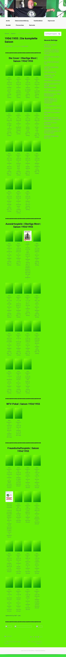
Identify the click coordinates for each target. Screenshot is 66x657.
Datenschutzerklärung (21, 21)
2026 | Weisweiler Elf (50, 72)
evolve (22, 650)
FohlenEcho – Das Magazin (52, 109)
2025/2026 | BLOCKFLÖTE (51, 128)
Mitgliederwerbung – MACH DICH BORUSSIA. (52, 95)
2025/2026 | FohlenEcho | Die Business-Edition (52, 132)
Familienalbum (38, 21)
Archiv (8, 21)
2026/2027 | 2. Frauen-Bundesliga (50, 46)
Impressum (51, 21)
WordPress (42, 650)
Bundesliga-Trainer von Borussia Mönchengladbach (52, 118)
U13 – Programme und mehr (52, 106)
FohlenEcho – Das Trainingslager (49, 76)
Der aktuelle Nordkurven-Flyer (51, 63)
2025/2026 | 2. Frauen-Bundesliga (50, 123)
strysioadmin (24, 46)
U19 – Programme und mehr (52, 90)
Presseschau (20, 25)
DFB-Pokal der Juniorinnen (52, 80)
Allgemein (13, 33)
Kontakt (8, 25)
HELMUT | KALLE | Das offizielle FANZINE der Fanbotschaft (50, 101)
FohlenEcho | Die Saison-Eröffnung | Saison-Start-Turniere (51, 51)
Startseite (32, 25)
